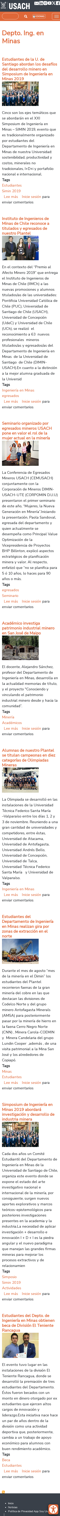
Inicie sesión (31, 196)
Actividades (11, 1288)
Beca (6, 1460)
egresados (10, 395)
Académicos (12, 722)
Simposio (9, 1276)
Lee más (11, 196)
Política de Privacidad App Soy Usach (30, 1511)
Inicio (11, 1503)
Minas (7, 1071)
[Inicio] (15, 6)
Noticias (13, 1507)
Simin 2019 (11, 191)
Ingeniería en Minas (18, 390)
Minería (8, 717)
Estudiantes (12, 185)
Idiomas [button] (40, 16)
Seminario (10, 595)
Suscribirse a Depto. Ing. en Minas (3, 1492)
